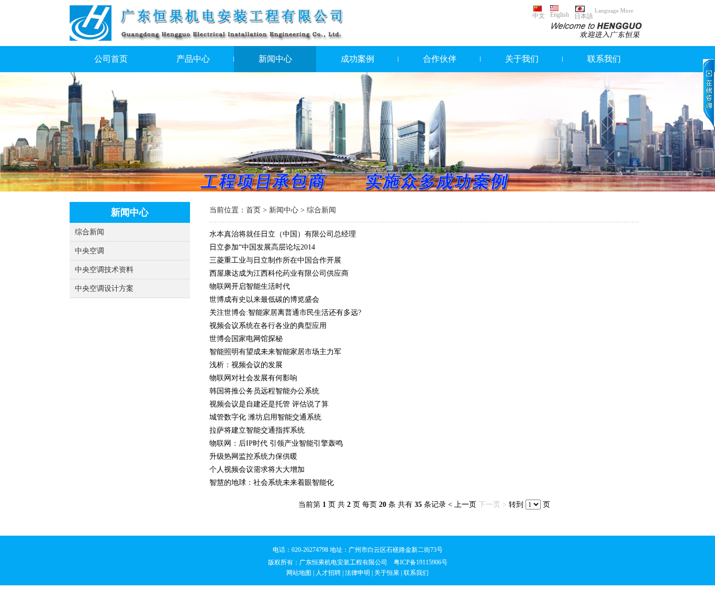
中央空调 (89, 251)
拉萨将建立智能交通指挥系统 (257, 430)
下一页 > (492, 504)
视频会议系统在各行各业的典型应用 (268, 326)
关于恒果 (386, 572)
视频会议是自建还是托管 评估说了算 (269, 404)
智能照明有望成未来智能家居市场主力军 (275, 352)
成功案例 (357, 58)
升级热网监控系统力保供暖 (253, 456)
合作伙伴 (439, 58)
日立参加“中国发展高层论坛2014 (262, 247)
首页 (253, 210)
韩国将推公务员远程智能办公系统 (264, 391)
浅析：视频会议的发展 (246, 365)
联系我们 (604, 58)
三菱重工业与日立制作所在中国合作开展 (275, 260)
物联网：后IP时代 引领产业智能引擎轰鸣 (276, 443)
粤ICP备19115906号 (421, 562)
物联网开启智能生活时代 (249, 286)
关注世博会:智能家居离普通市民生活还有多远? (285, 312)
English (559, 14)
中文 (538, 15)
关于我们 (522, 58)
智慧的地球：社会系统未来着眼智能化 (271, 482)
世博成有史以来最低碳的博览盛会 (264, 299)
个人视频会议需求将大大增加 (257, 469)
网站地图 (298, 572)
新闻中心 (275, 58)
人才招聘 (328, 572)
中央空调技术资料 (104, 270)
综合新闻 (89, 232)
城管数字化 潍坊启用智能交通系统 (265, 417)
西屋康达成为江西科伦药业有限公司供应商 (279, 273)
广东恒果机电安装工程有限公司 (343, 562)
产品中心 (193, 58)
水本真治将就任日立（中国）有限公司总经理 (282, 234)
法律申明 (357, 572)
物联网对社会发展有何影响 (253, 378)
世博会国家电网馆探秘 (246, 339)
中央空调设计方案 (104, 288)
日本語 (583, 16)
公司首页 (111, 58)
